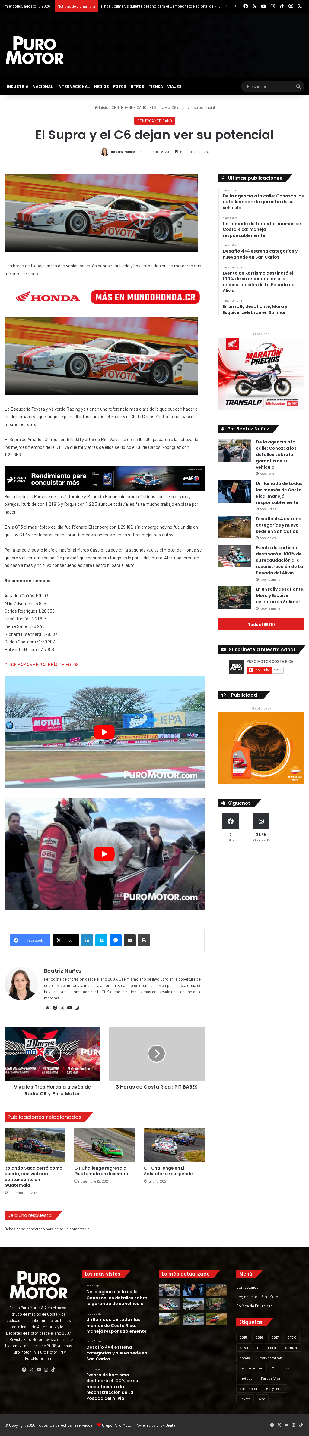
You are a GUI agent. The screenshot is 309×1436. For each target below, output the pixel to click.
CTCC (291, 1337)
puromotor (249, 1388)
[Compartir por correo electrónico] (130, 940)
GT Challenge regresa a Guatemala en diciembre (102, 1171)
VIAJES (174, 86)
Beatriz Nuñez (123, 151)
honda (245, 1358)
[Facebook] (55, 1008)
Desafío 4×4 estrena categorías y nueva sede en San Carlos (278, 525)
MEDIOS (101, 86)
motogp (246, 1378)
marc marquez (251, 1368)
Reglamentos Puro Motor (258, 1296)
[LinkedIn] (87, 940)
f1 (258, 1347)
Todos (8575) (261, 624)
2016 (259, 1337)
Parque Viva (270, 1378)
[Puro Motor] (35, 50)
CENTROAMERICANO (129, 107)
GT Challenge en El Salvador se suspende (168, 1171)
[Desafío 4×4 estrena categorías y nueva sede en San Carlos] (234, 527)
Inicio (103, 107)
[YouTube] (69, 1008)
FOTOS (119, 86)
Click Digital (166, 1425)
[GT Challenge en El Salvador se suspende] (174, 1145)
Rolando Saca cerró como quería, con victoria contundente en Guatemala (33, 1176)
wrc (262, 1399)
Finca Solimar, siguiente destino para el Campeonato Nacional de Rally (161, 6)
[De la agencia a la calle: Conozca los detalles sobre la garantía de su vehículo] (234, 450)
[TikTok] (53, 1369)
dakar (244, 1347)
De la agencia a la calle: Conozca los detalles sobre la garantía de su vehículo (276, 454)
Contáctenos (247, 1287)
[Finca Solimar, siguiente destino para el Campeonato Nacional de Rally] (216, 1318)
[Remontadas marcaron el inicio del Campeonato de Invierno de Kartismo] (193, 1318)
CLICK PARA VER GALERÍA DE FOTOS (42, 664)
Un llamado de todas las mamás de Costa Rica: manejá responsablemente (279, 492)
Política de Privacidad (254, 1305)
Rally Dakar (275, 1388)
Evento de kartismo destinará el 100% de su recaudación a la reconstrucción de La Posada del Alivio (279, 560)
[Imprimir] (144, 940)
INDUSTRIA (17, 86)
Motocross (281, 1368)
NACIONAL (43, 86)
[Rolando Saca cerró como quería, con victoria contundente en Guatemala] (35, 1145)
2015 (243, 1337)
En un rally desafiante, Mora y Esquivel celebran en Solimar (280, 595)
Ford (272, 1347)
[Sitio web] (47, 1008)
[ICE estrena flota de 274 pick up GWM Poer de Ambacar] (193, 1304)
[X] (62, 1008)
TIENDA (155, 86)
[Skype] (101, 940)
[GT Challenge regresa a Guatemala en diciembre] (104, 1145)
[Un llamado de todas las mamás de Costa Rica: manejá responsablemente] (234, 491)
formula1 (291, 1347)
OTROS (137, 86)
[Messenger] (116, 940)
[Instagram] (76, 1008)
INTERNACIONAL (73, 86)
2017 (275, 1337)
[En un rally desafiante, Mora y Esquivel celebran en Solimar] (234, 597)
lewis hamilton (270, 1358)
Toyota (245, 1399)
